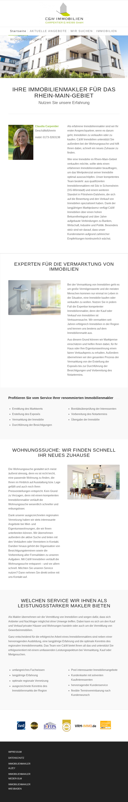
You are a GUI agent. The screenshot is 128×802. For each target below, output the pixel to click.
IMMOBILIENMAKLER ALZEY (19, 765)
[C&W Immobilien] (64, 13)
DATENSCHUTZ (16, 758)
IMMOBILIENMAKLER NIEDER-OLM (19, 776)
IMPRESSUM (15, 752)
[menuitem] (18, 31)
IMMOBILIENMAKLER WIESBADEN (19, 786)
